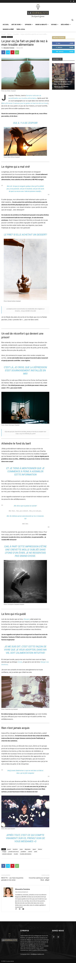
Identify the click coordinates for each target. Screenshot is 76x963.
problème (23, 851)
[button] (72, 20)
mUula (20, 662)
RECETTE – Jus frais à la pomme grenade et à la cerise (12, 879)
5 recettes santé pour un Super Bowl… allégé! (39, 879)
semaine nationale (7, 854)
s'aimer (30, 851)
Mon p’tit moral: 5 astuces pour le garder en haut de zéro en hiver (25, 103)
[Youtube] (24, 909)
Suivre (71, 47)
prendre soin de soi (14, 851)
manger (4, 851)
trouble (16, 854)
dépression (27, 849)
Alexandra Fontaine (9, 48)
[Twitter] (8, 52)
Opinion (9, 34)
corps (21, 849)
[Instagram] (73, 1)
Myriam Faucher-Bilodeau (61, 86)
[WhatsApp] (17, 52)
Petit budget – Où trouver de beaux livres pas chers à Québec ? (63, 81)
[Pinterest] (12, 52)
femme (40, 849)
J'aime (71, 43)
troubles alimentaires (25, 854)
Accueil (3, 34)
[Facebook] (71, 1)
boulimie (15, 849)
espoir (34, 849)
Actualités (16, 34)
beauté (9, 849)
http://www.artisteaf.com (21, 892)
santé (35, 851)
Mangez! (26, 619)
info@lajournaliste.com (37, 954)
